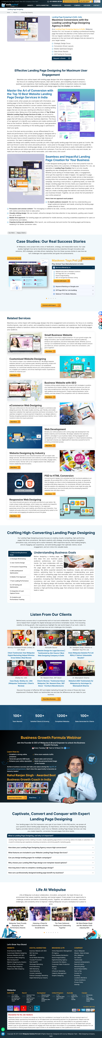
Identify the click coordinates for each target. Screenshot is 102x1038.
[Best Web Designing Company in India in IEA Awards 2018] (27, 785)
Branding (77, 975)
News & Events (79, 964)
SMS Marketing (34, 969)
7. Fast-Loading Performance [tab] (19, 581)
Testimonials (78, 960)
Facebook (10, 1009)
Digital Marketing (42, 5)
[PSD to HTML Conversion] (24, 484)
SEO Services (33, 953)
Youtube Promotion (35, 960)
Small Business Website (14, 951)
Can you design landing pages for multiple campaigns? (30, 858)
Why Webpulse (79, 955)
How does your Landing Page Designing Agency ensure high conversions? (37, 847)
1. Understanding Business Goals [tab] (18, 554)
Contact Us (77, 973)
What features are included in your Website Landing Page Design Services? (38, 853)
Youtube (24, 1009)
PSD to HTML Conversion (15, 964)
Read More (49, 351)
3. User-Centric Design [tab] (17, 563)
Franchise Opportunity (71, 1)
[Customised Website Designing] (77, 367)
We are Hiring (84, 1)
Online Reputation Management (62, 951)
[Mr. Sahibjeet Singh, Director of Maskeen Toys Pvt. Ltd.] (81, 638)
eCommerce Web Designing (16, 957)
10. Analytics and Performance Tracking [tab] (17, 598)
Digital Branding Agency (59, 960)
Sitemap (76, 984)
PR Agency (55, 953)
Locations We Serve (80, 978)
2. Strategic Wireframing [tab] (18, 559)
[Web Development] (24, 437)
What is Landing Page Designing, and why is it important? (30, 836)
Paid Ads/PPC (33, 962)
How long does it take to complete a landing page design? (31, 868)
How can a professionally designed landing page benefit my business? (36, 873)
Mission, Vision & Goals (81, 953)
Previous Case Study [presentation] (15, 258)
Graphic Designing (57, 975)
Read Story (32, 797)
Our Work (87, 5)
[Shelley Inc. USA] (21, 668)
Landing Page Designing (14, 966)
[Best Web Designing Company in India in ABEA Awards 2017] (11, 785)
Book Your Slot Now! (15, 797)
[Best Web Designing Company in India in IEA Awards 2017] (19, 785)
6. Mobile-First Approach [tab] (18, 577)
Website (30, 5)
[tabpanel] (64, 571)
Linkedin (37, 1009)
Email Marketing (34, 966)
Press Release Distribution (60, 955)
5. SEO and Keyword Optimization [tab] (16, 572)
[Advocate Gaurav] (51, 638)
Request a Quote (59, 58)
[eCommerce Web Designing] (77, 413)
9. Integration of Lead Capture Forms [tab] (17, 592)
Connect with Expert (60, 281)
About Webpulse (79, 951)
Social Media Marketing (36, 957)
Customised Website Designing (17, 953)
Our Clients (77, 957)
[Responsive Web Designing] (77, 508)
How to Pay (78, 971)
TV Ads (54, 969)
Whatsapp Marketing (36, 964)
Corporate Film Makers (59, 962)
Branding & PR (56, 5)
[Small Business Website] (24, 343)
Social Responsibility (80, 969)
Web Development (13, 960)
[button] (73, 267)
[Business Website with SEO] (24, 390)
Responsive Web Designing (15, 969)
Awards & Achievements (82, 962)
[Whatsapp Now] (3, 1029)
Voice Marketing (34, 971)
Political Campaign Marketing (38, 975)
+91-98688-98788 (55, 1)
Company (77, 5)
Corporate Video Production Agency (61, 965)
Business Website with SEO (15, 955)
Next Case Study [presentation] (87, 258)
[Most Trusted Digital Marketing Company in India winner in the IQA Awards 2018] (44, 785)
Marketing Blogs (79, 966)
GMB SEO (32, 955)
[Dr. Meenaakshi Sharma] (81, 668)
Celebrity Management (59, 973)
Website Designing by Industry (16, 962)
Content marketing (35, 973)
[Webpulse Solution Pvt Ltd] (9, 5)
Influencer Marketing (58, 971)
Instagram (17, 1009)
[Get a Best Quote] (3, 1034)
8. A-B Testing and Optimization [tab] (16, 586)
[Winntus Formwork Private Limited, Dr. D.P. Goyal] (21, 638)
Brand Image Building (58, 957)
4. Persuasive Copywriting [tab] (18, 567)
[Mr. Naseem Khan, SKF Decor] (51, 668)
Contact (96, 5)
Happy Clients (21, 233)
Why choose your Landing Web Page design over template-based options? (37, 863)
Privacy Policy (78, 982)
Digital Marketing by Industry (38, 978)
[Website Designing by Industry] (77, 460)
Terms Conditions (79, 980)
